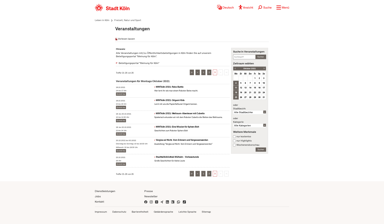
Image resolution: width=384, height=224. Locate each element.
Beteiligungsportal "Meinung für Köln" (139, 63)
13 (245, 87)
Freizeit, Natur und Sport (127, 20)
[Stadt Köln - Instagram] (151, 201)
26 (241, 97)
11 (236, 87)
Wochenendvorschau (247, 145)
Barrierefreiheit (140, 211)
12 (241, 87)
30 (259, 97)
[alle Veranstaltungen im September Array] (235, 68)
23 (259, 92)
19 (241, 92)
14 (250, 87)
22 (255, 92)
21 (250, 92)
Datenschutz (119, 211)
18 (236, 92)
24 (264, 92)
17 (264, 87)
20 (245, 92)
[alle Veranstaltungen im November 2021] (264, 68)
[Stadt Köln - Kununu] (172, 201)
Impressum (101, 211)
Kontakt (99, 201)
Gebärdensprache (163, 211)
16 (259, 87)
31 (264, 97)
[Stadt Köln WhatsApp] (178, 201)
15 (255, 87)
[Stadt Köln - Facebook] (145, 201)
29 (255, 97)
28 (250, 97)
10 (264, 83)
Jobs (98, 196)
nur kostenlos (243, 136)
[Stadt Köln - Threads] (156, 201)
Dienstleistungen (105, 191)
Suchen (260, 57)
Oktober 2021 (249, 68)
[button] (282, 7)
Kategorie (238, 120)
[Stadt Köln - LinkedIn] (167, 201)
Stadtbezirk (239, 107)
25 (236, 97)
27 (245, 97)
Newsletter (151, 196)
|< (192, 72)
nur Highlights (244, 141)
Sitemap (206, 211)
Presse (148, 191)
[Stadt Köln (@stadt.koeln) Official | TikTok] (184, 201)
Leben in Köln (102, 20)
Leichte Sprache (187, 211)
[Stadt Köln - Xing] (162, 201)
